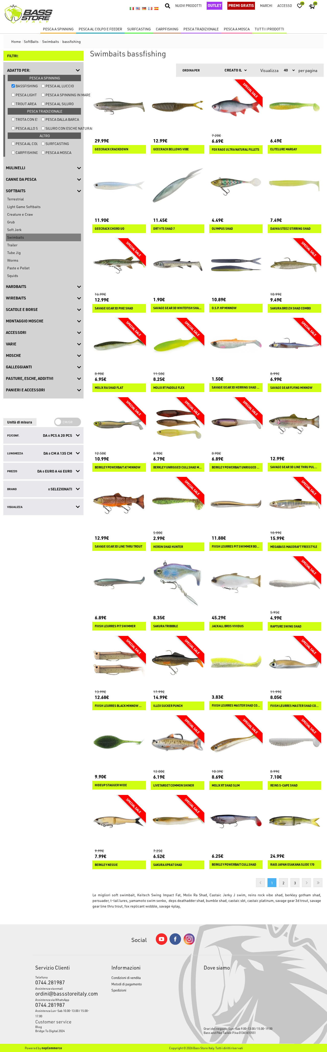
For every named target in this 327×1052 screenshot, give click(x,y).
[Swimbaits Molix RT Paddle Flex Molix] (177, 345)
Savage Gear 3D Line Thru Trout (118, 546)
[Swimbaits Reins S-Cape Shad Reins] (294, 742)
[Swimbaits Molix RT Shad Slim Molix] (236, 742)
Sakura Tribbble (165, 626)
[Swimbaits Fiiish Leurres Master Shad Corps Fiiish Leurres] (236, 663)
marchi (266, 5)
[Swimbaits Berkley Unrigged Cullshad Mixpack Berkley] (177, 424)
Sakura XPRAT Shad (167, 865)
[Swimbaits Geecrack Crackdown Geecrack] (119, 106)
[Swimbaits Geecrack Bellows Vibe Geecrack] (177, 106)
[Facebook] (175, 943)
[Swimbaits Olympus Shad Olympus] (236, 186)
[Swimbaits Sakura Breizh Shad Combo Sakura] (294, 265)
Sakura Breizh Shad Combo (290, 308)
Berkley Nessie (106, 865)
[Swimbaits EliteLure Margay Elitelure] (294, 106)
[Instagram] (189, 943)
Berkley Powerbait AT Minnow (118, 467)
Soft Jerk (14, 229)
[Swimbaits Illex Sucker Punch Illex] (177, 663)
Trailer (12, 245)
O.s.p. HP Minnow (224, 308)
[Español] (156, 9)
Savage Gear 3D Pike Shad (114, 308)
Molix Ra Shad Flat (109, 388)
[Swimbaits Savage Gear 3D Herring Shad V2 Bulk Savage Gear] (236, 345)
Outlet (214, 5)
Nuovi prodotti (188, 5)
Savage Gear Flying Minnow (291, 388)
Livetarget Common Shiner (173, 785)
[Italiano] (132, 9)
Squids (12, 275)
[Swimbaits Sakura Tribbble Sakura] (177, 583)
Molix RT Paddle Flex (168, 388)
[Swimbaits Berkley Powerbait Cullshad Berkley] (236, 822)
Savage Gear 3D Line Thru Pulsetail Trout (294, 467)
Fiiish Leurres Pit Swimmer (115, 626)
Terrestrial (15, 199)
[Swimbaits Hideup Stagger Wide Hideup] (119, 742)
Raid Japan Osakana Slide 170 (292, 864)
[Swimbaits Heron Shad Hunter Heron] (177, 504)
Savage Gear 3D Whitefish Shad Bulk (177, 308)
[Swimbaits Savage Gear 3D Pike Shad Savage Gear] (119, 265)
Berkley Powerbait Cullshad (234, 864)
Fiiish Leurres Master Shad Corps (236, 705)
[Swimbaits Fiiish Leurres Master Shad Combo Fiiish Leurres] (294, 663)
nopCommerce (52, 1048)
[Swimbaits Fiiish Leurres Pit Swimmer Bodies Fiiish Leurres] (236, 504)
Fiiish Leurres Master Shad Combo (294, 706)
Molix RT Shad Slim (226, 785)
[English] (138, 9)
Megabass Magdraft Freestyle (293, 547)
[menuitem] (63, 1027)
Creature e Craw (20, 214)
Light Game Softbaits (24, 206)
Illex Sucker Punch (168, 706)
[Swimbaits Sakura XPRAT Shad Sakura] (177, 822)
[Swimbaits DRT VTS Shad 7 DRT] (177, 186)
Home (16, 41)
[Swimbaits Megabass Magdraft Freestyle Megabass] (294, 504)
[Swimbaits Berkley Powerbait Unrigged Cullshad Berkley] (236, 424)
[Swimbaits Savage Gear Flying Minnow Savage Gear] (294, 345)
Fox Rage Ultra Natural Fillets (235, 149)
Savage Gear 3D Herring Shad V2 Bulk (236, 387)
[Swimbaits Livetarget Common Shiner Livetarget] (177, 742)
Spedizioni (118, 990)
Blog (38, 1027)
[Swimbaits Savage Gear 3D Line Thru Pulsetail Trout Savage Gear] (294, 424)
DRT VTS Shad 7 (164, 229)
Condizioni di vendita (126, 977)
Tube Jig (14, 252)
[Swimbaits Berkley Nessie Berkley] (119, 822)
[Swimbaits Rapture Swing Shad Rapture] (294, 583)
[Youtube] (161, 943)
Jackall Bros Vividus (228, 626)
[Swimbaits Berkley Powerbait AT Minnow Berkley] (119, 424)
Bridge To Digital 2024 (50, 1031)
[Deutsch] (144, 9)
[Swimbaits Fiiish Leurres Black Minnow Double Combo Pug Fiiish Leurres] (119, 663)
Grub (11, 222)
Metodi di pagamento (126, 984)
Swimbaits (15, 237)
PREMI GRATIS (241, 5)
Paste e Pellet (18, 267)
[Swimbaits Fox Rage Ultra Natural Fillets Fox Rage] (236, 106)
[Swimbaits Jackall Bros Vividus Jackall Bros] (236, 583)
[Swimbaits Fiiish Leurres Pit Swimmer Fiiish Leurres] (119, 583)
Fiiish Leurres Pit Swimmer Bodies (236, 546)
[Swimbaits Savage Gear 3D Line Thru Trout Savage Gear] (119, 504)
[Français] (150, 9)
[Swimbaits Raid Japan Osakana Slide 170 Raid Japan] (294, 822)
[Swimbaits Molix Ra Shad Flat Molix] (119, 345)
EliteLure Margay (283, 149)
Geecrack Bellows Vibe (171, 149)
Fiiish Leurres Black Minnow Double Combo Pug (119, 706)
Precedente (260, 882)
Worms (12, 260)
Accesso (284, 5)
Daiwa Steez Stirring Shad (290, 229)
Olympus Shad (222, 229)
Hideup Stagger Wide (111, 785)
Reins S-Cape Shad (284, 785)
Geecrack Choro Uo (109, 229)
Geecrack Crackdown (111, 149)
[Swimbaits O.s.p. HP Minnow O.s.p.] (236, 265)
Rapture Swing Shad (285, 626)
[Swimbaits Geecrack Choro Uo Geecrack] (119, 186)
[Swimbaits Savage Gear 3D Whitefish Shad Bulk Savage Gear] (177, 265)
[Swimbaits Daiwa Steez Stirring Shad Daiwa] (294, 186)
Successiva (306, 882)
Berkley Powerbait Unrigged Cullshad (236, 467)
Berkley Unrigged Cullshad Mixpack (177, 467)
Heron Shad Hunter (168, 547)
